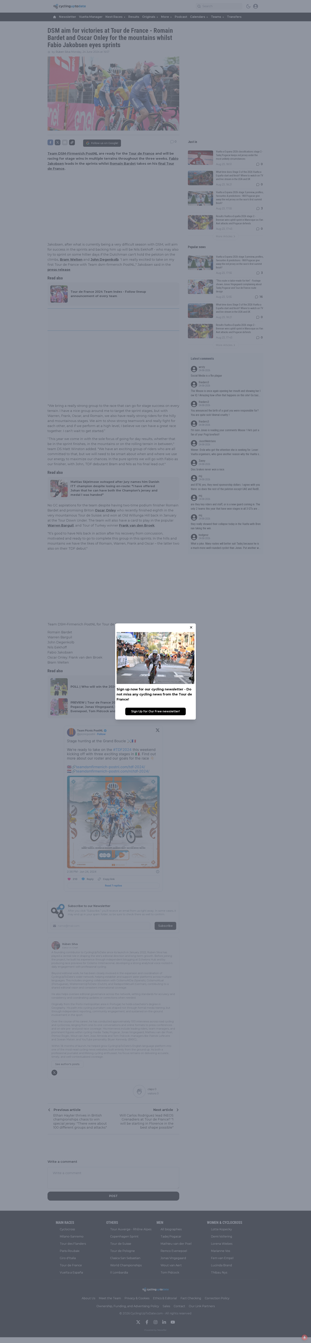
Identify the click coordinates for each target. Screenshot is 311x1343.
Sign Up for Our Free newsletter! (155, 711)
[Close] (191, 627)
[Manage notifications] (304, 1337)
